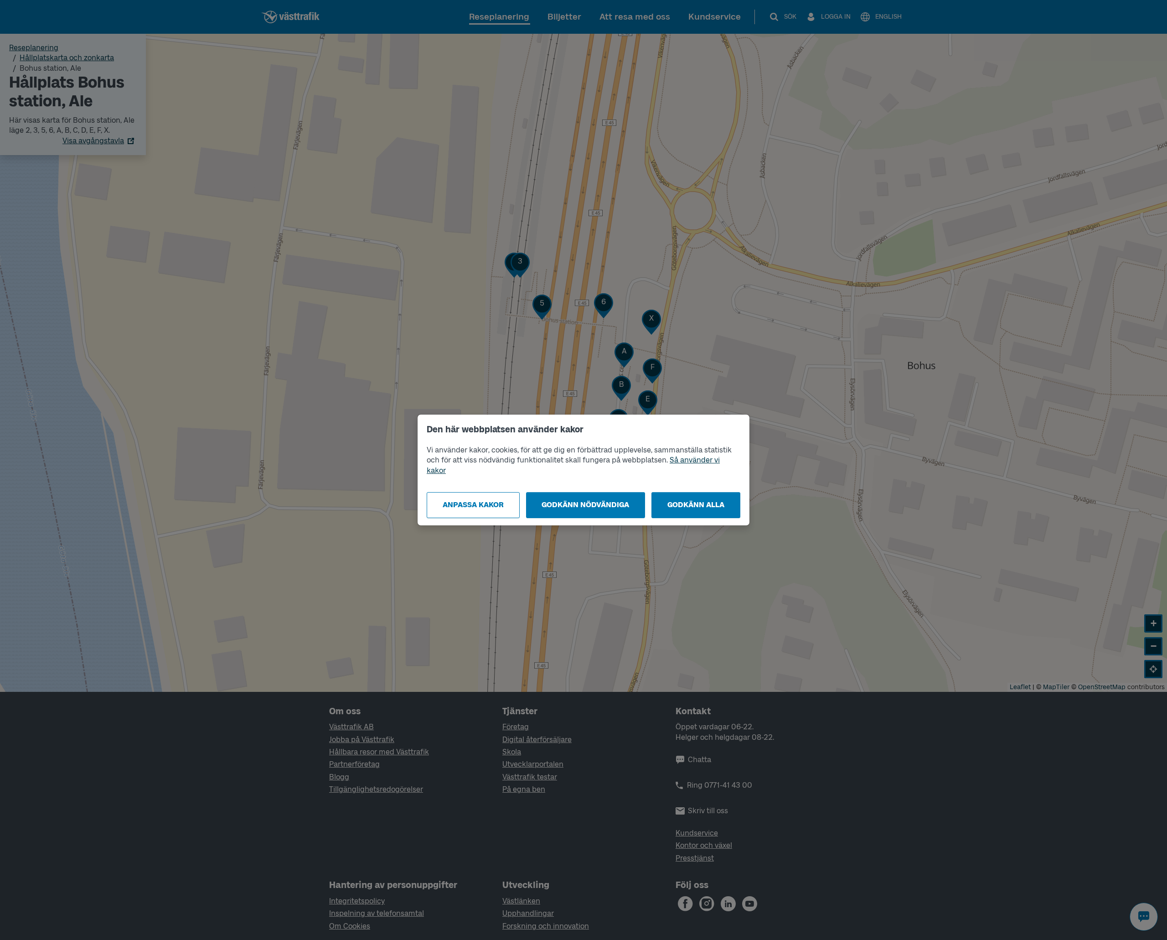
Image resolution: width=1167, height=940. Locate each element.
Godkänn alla (695, 504)
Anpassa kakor (473, 504)
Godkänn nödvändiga (585, 504)
